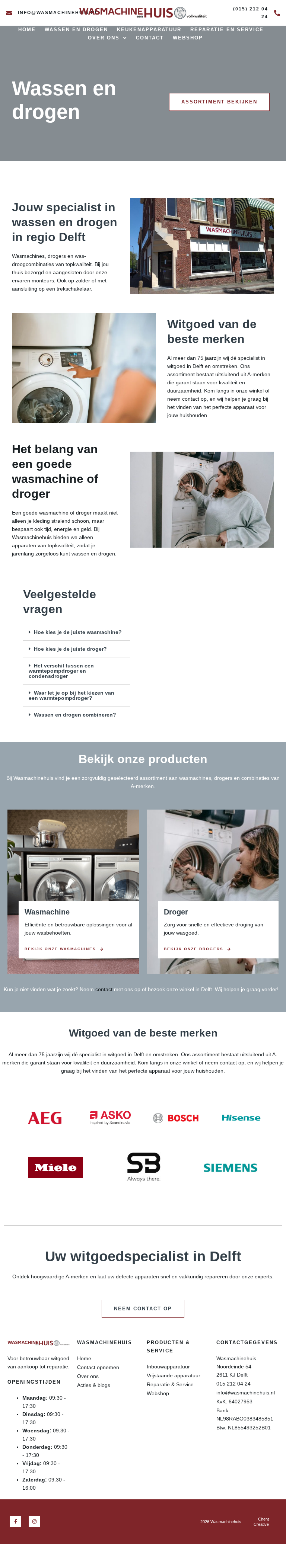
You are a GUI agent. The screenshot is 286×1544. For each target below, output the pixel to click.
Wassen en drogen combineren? (75, 715)
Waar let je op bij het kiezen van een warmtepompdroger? (71, 695)
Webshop (188, 38)
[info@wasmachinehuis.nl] (9, 13)
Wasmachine (47, 912)
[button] (76, 632)
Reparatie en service (227, 29)
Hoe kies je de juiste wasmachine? (78, 632)
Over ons (104, 38)
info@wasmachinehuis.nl (58, 12)
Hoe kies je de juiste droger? (70, 649)
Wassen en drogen (76, 29)
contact (103, 989)
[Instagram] (34, 1521)
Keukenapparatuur (149, 29)
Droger (176, 912)
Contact (150, 38)
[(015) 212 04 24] (277, 13)
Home (27, 29)
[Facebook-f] (15, 1521)
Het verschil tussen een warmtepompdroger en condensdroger (61, 671)
